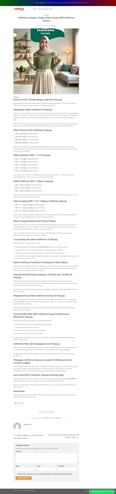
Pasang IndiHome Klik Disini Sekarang (102, 491)
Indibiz (35, 9)
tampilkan (20, 403)
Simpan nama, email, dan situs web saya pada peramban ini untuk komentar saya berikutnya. (45, 474)
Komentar (19, 451)
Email (39, 466)
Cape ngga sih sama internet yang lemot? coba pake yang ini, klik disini (57, 3)
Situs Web (61, 466)
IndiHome (46, 15)
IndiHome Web (89, 491)
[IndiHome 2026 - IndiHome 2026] (21, 9)
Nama (18, 466)
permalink (58, 418)
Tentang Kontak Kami (45, 9)
